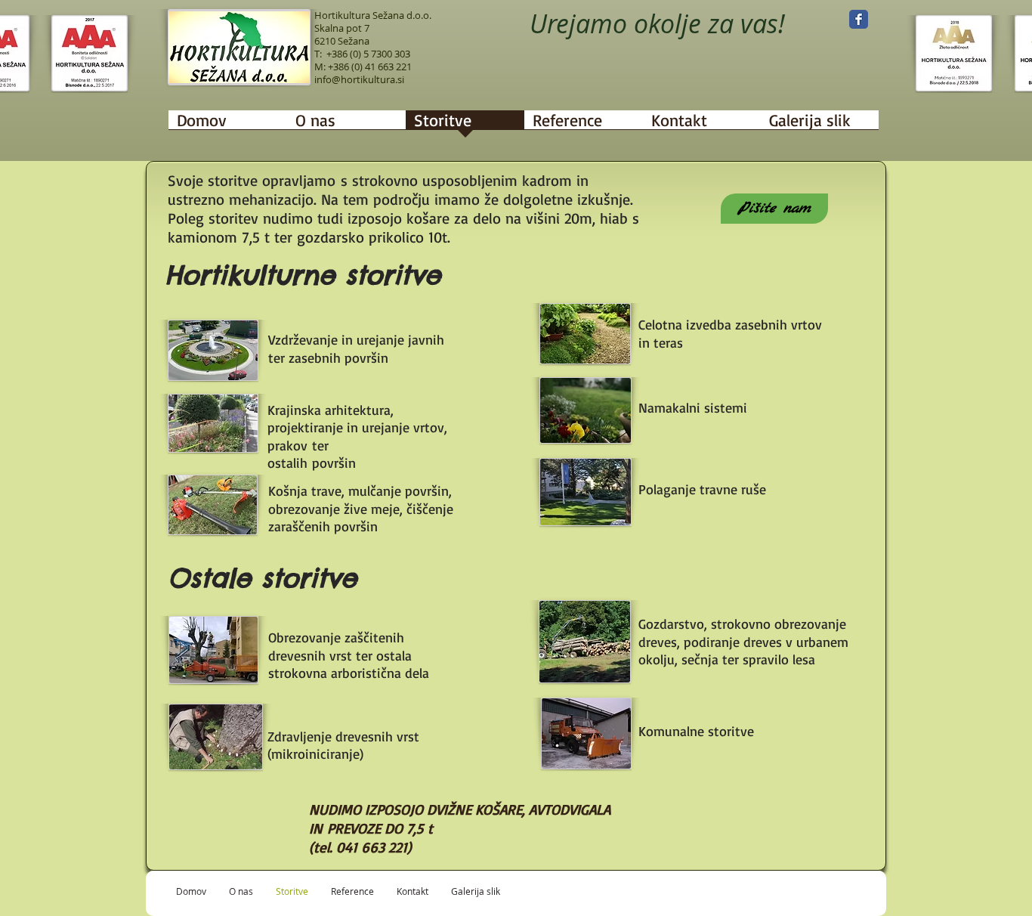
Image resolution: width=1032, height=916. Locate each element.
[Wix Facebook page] (858, 19)
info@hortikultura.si (359, 79)
